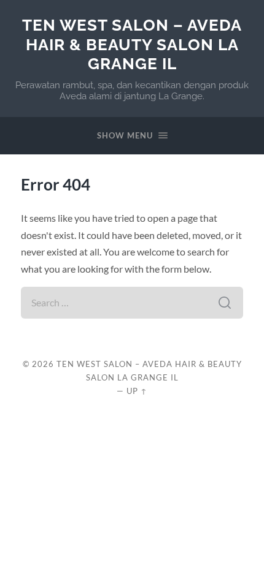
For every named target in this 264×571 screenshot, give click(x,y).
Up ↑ (136, 391)
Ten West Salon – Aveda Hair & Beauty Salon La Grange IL (132, 44)
